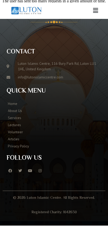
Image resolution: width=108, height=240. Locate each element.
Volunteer (15, 132)
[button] (95, 10)
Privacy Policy (18, 146)
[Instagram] (40, 170)
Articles (13, 139)
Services (14, 117)
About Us (15, 110)
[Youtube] (30, 170)
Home (12, 103)
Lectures (14, 124)
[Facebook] (10, 170)
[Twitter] (20, 170)
